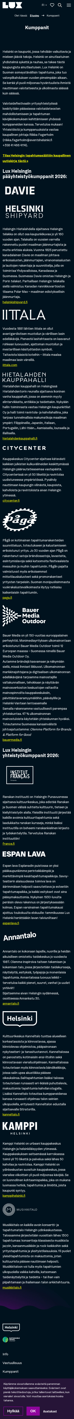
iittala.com (10, 365)
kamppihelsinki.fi (14, 1196)
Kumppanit (11, 1371)
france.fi (9, 844)
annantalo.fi (11, 1004)
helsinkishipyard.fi (15, 302)
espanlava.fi (11, 923)
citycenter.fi (11, 501)
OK (33, 1411)
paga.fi (7, 598)
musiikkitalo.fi (12, 1288)
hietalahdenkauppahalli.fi (20, 438)
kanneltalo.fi (11, 1114)
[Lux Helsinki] (12, 5)
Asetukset (50, 1411)
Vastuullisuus (12, 1363)
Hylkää (13, 1411)
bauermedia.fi (12, 740)
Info (5, 1354)
